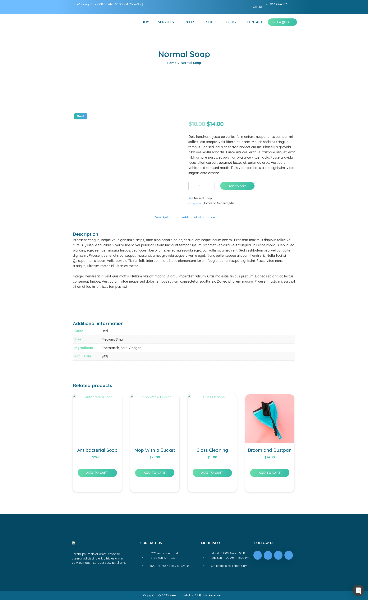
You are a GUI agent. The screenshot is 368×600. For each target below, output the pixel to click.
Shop (211, 22)
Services (166, 22)
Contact (255, 22)
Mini (232, 203)
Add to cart (237, 186)
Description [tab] (163, 217)
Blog (231, 22)
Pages (190, 22)
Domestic (209, 203)
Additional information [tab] (198, 217)
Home (146, 22)
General (222, 203)
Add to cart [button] (97, 473)
